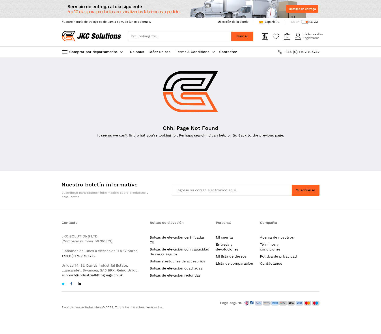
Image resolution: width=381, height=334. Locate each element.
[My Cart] (287, 36)
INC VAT (295, 21)
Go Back (239, 135)
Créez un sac (160, 52)
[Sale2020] (190, 9)
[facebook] (71, 284)
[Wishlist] (276, 36)
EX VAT (313, 21)
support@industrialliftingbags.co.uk (92, 275)
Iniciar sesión (313, 34)
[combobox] (179, 36)
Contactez (228, 52)
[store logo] (91, 36)
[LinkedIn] (79, 284)
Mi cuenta (224, 237)
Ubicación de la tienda (233, 21)
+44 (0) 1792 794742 (78, 256)
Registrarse (311, 38)
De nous (137, 52)
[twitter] (63, 284)
